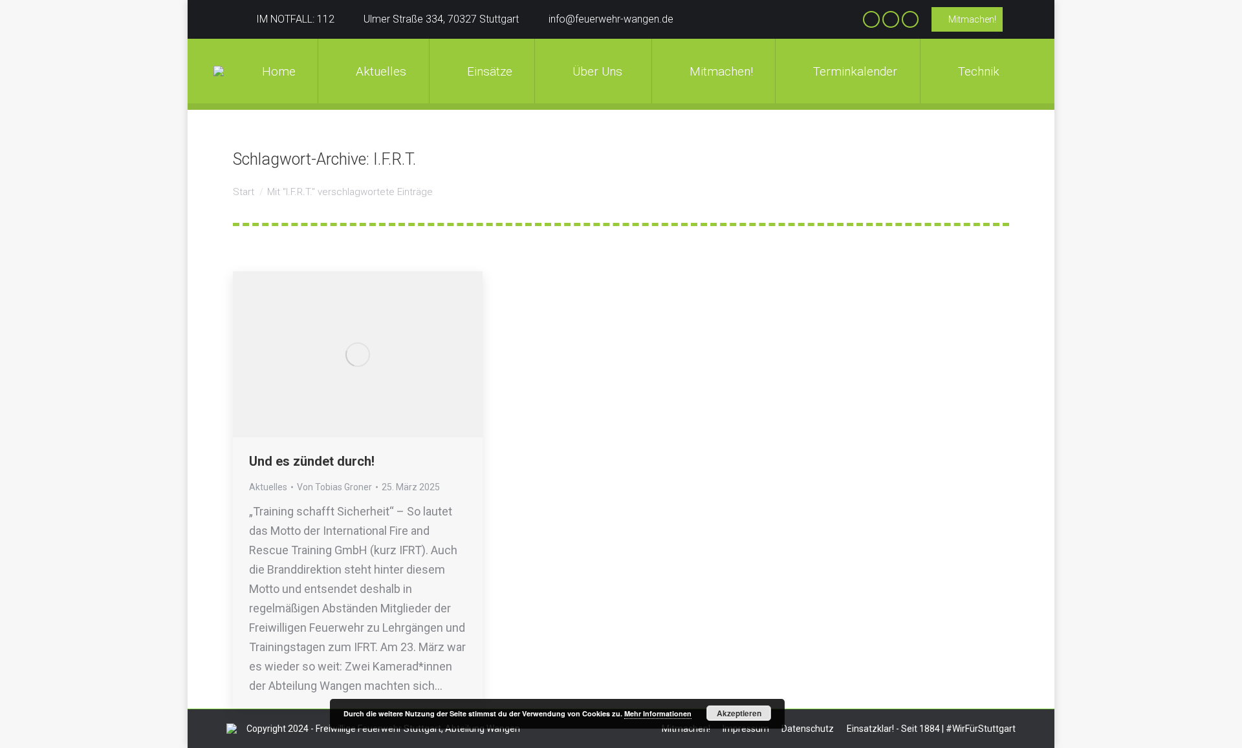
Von (334, 487)
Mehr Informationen (658, 713)
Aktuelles (268, 487)
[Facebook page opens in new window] (871, 19)
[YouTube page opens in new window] (910, 19)
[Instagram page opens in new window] (890, 19)
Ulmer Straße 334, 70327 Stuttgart (441, 19)
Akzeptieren (739, 713)
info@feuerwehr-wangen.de (611, 19)
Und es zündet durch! (312, 461)
